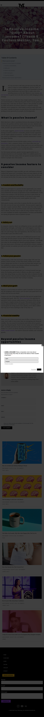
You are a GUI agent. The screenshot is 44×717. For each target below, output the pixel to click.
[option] (21, 358)
